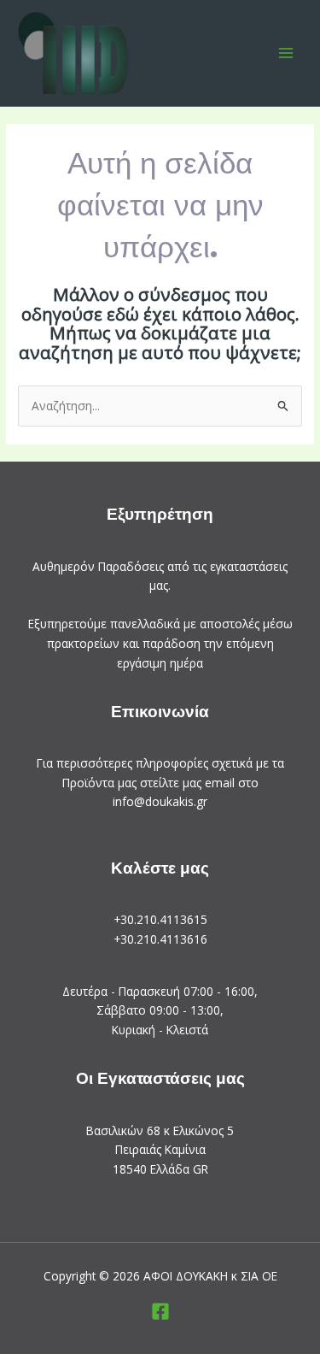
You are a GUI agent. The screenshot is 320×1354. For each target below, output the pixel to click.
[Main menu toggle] (286, 52)
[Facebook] (160, 1311)
